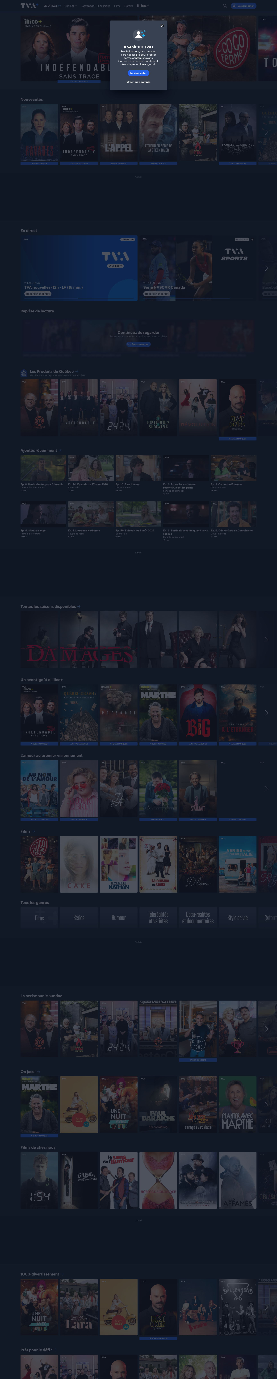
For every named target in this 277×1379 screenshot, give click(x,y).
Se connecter (138, 72)
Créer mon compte (138, 81)
